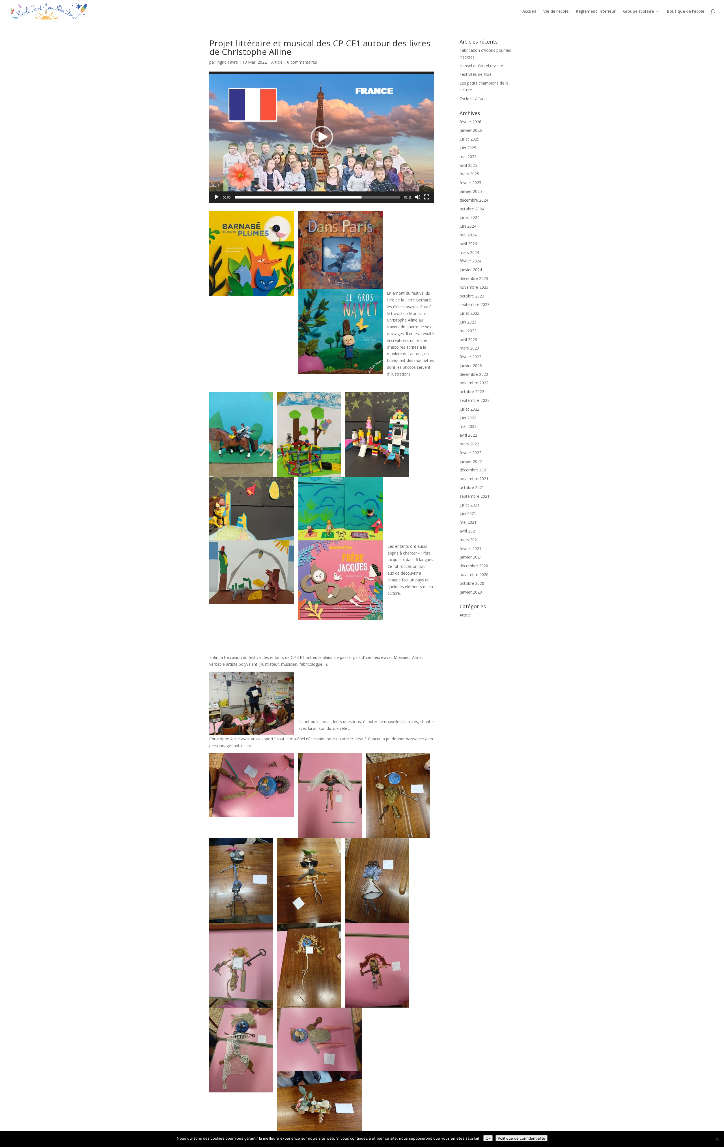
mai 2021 (468, 522)
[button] (322, 137)
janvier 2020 (471, 592)
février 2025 (470, 182)
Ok (488, 1138)
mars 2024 (469, 252)
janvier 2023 (471, 365)
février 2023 (470, 356)
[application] (321, 137)
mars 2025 (469, 173)
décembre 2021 (474, 470)
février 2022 (470, 452)
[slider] (317, 197)
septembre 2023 (475, 304)
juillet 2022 (469, 409)
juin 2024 (468, 226)
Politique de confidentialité (521, 1138)
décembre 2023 (474, 278)
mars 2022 (469, 444)
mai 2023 (468, 330)
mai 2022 (468, 426)
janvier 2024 (471, 269)
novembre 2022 (474, 382)
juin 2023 (468, 322)
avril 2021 (468, 531)
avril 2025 (468, 165)
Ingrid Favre (227, 62)
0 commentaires (302, 62)
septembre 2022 (475, 400)
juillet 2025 (469, 139)
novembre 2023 (474, 287)
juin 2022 (468, 418)
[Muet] (418, 197)
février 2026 (470, 121)
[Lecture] (216, 197)
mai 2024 (468, 235)
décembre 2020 (474, 565)
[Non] (717, 1139)
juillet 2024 (469, 217)
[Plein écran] (427, 197)
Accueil (529, 11)
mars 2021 (469, 539)
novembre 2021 (474, 478)
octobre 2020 (472, 583)
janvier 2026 (471, 130)
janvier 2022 (471, 461)
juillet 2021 (469, 505)
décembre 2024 (474, 200)
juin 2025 (468, 147)
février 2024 (470, 261)
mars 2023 (469, 348)
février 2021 (470, 548)
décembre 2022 (474, 374)
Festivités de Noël (476, 74)
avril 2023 (468, 339)
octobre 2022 (472, 391)
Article (277, 62)
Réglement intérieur (596, 11)
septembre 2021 (475, 496)
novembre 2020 (474, 574)
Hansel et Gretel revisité (481, 65)
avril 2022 (468, 435)
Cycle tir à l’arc (473, 98)
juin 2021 (468, 513)
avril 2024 (468, 243)
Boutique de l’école (685, 11)
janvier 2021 (471, 557)
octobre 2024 (472, 209)
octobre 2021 (472, 487)
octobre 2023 (472, 296)
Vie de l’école (555, 11)
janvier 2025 (471, 191)
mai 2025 (468, 156)
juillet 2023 (469, 313)
